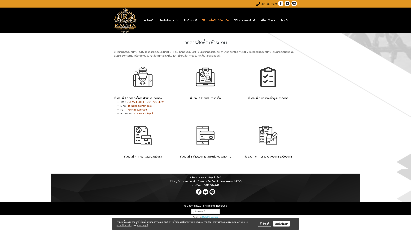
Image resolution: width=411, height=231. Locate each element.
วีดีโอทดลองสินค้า (245, 20)
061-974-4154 (135, 102)
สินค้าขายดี (190, 20)
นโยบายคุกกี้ (142, 225)
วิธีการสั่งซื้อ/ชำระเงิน (215, 20)
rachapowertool (138, 110)
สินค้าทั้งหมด (167, 20)
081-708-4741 (155, 102)
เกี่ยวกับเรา (268, 20)
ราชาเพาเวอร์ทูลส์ (144, 114)
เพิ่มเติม (285, 20)
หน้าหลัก (149, 20)
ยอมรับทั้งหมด (281, 223)
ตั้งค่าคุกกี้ (264, 223)
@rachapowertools (140, 106)
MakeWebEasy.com (210, 217)
